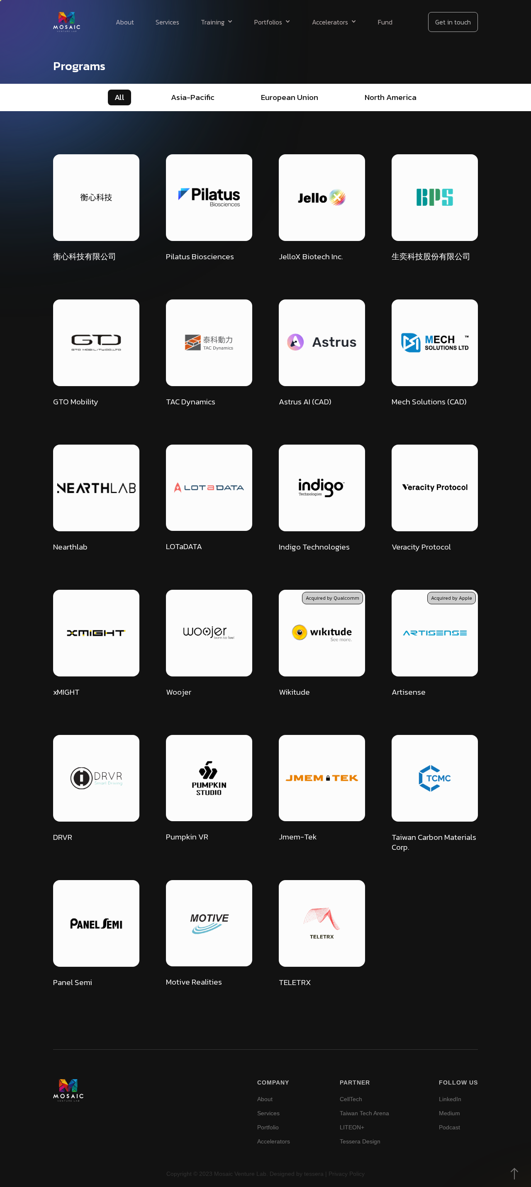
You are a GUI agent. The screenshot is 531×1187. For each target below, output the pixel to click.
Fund (385, 22)
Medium (449, 1113)
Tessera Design (360, 1141)
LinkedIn (450, 1099)
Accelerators (273, 1141)
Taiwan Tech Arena (364, 1113)
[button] (216, 22)
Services (167, 22)
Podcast (449, 1127)
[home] (66, 22)
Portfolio (268, 1127)
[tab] (119, 97)
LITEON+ (352, 1127)
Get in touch (453, 22)
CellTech (351, 1099)
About (125, 22)
